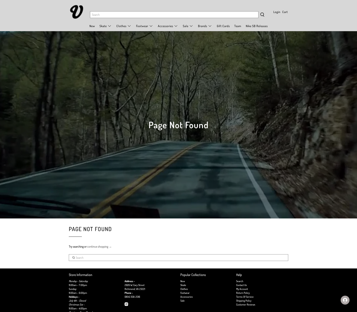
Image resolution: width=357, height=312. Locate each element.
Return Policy (243, 292)
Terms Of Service (245, 296)
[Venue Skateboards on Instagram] (126, 305)
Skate (183, 285)
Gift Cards (223, 26)
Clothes (184, 288)
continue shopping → (99, 246)
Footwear (185, 292)
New (92, 26)
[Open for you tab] (345, 300)
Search (239, 281)
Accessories (165, 26)
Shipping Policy (243, 300)
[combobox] (174, 14)
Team (237, 26)
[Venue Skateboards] (76, 11)
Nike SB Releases (257, 26)
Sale (185, 26)
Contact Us (241, 285)
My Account (242, 288)
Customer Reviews (245, 304)
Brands (202, 26)
